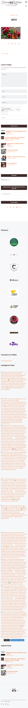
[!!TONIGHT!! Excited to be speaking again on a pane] (14, 411)
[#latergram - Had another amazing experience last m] (14, 571)
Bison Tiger (7, 701)
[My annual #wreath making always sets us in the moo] (14, 491)
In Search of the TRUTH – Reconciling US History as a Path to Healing (15, 138)
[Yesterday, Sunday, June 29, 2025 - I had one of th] (14, 598)
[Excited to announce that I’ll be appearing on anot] (14, 625)
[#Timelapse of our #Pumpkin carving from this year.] (14, 518)
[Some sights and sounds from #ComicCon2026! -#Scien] (14, 384)
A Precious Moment (12, 163)
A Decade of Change (12, 150)
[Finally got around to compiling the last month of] (14, 438)
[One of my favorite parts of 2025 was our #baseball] (14, 465)
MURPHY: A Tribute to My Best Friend (16, 156)
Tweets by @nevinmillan (6, 360)
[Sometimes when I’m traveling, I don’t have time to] (14, 545)
